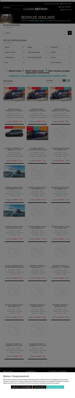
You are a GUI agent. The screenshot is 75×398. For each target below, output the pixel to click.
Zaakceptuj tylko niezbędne (21, 387)
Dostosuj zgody (39, 387)
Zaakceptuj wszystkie (55, 387)
